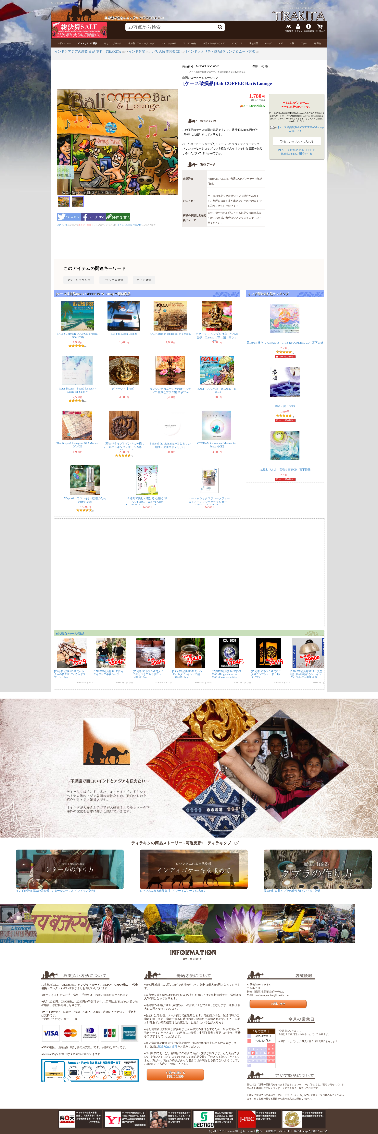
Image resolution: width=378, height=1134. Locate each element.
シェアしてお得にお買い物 (128, 225)
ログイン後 (62, 225)
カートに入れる (286, 356)
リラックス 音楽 (113, 280)
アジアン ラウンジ (78, 280)
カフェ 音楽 (144, 280)
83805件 (323, 3)
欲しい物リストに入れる (298, 141)
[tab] (64, 43)
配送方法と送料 (167, 1046)
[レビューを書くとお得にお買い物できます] (118, 222)
